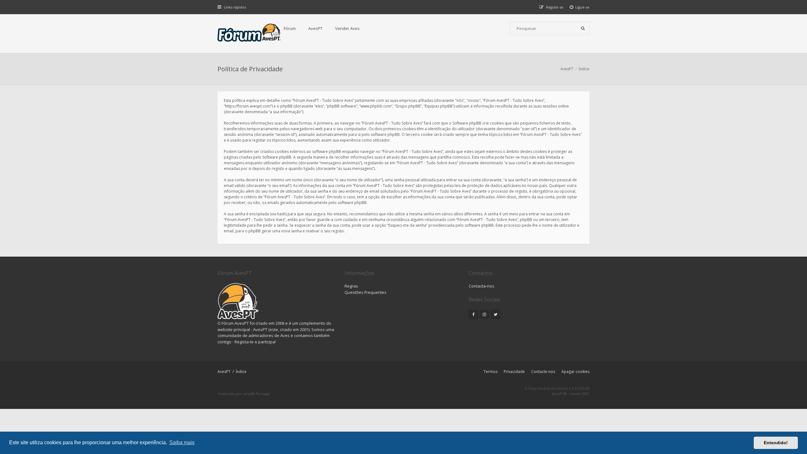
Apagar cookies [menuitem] (575, 371)
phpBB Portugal (257, 393)
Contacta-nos (481, 286)
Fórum (290, 28)
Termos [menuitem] (490, 371)
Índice (241, 371)
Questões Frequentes (365, 292)
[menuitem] (580, 7)
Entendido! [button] (776, 442)
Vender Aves (347, 28)
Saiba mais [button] (181, 442)
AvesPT (315, 28)
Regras (351, 286)
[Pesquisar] (583, 28)
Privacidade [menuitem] (514, 371)
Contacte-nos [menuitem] (543, 371)
